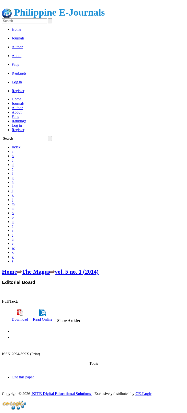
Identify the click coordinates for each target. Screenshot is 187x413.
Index (16, 147)
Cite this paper (23, 377)
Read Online (42, 319)
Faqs (15, 64)
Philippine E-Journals (58, 12)
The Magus (36, 272)
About (16, 56)
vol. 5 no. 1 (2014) (77, 272)
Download (20, 319)
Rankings (19, 73)
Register (18, 91)
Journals (18, 38)
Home (16, 29)
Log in (17, 82)
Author (17, 47)
